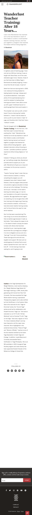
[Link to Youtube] (21, 490)
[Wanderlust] (14, 4)
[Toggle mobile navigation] (2, 4)
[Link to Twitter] (10, 490)
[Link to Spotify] (25, 490)
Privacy (16, 507)
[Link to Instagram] (14, 490)
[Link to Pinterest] (17, 490)
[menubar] (28, 1)
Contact (16, 505)
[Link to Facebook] (6, 490)
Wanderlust (8, 47)
